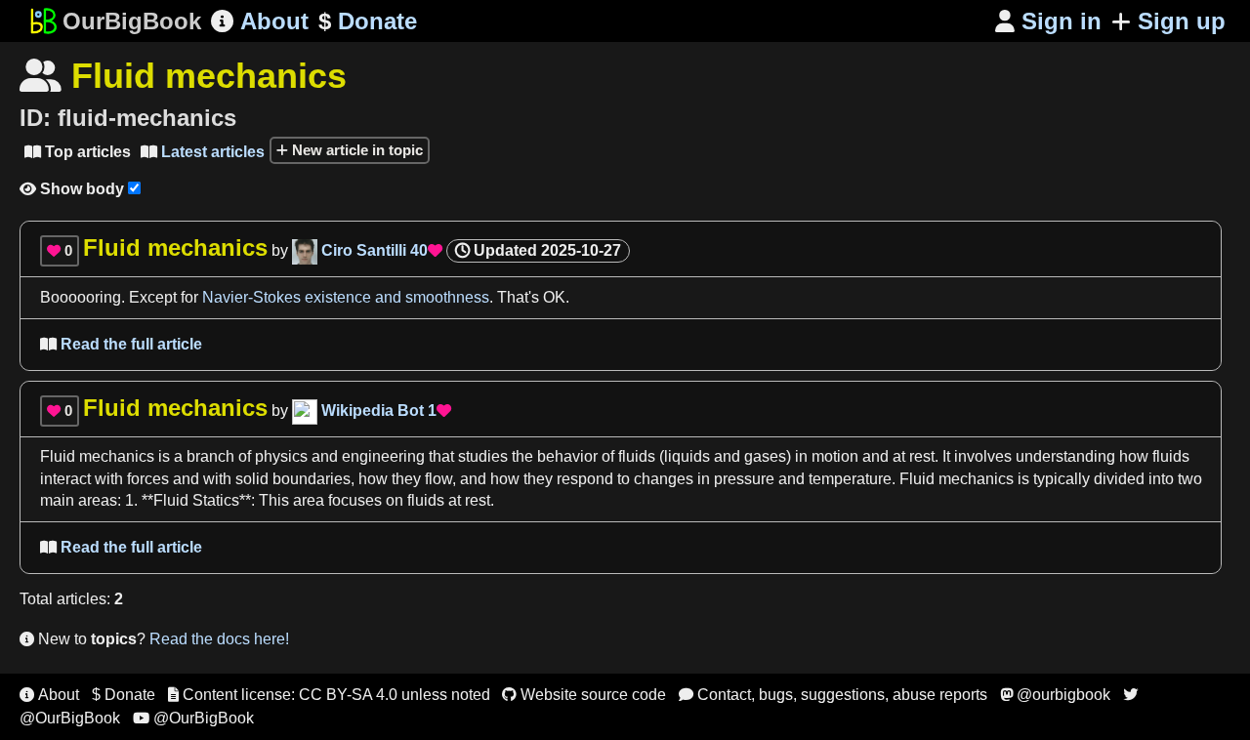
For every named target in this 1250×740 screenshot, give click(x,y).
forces (148, 479)
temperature (850, 479)
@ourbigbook (1055, 694)
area (308, 500)
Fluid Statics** (202, 500)
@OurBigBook (193, 718)
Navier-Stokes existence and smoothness (345, 297)
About (260, 21)
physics (281, 456)
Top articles (77, 152)
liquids (687, 456)
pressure (744, 479)
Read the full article (121, 344)
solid (252, 479)
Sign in (1048, 21)
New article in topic (355, 150)
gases (765, 456)
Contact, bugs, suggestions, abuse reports (833, 694)
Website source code (584, 694)
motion (835, 456)
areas (97, 500)
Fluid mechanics (97, 456)
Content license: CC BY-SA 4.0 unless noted (329, 694)
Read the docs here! (219, 639)
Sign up (1182, 21)
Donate (367, 21)
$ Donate (123, 694)
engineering (383, 456)
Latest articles (203, 152)
